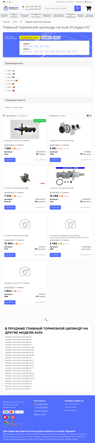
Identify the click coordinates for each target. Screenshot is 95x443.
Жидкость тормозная (14, 107)
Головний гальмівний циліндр (16, 188)
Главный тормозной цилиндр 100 (18, 337)
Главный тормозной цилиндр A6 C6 (19, 365)
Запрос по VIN (40, 414)
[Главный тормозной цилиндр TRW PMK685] (70, 129)
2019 (74, 52)
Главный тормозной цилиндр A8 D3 (19, 376)
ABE (9, 71)
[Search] (77, 8)
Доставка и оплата (65, 2)
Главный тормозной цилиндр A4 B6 (19, 350)
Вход (88, 2)
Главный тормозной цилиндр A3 (18, 345)
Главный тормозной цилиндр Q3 (18, 381)
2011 (30, 52)
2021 (31, 46)
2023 (42, 46)
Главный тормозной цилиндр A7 (18, 371)
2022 (36, 46)
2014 (47, 52)
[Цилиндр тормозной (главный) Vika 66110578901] (24, 129)
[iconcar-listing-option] (90, 115)
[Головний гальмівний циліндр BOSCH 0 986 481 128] (25, 177)
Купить (10, 160)
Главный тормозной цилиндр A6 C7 (19, 368)
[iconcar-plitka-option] (87, 115)
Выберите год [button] (29, 37)
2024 (47, 46)
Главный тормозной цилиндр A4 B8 (19, 355)
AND (10, 74)
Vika (9, 91)
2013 (42, 52)
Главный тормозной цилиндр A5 (18, 358)
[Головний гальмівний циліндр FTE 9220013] (25, 224)
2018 (69, 52)
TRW (10, 87)
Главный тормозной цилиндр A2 (18, 342)
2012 (36, 52)
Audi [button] (46, 37)
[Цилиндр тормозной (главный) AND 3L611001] (25, 272)
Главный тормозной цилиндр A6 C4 (19, 360)
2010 (25, 52)
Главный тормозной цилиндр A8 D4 (19, 378)
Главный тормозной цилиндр (62, 140)
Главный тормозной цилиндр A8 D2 (19, 373)
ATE (9, 77)
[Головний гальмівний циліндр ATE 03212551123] (70, 177)
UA (6, 2)
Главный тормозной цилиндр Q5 (18, 384)
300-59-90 (33, 6)
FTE (9, 84)
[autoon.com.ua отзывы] (12, 423)
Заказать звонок (41, 411)
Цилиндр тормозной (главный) (17, 140)
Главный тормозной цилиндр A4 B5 (19, 347)
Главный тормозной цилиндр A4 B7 (19, 352)
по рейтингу (22, 116)
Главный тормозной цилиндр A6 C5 (19, 363)
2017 (63, 52)
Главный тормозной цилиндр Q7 (18, 386)
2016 (58, 52)
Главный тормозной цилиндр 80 (18, 339)
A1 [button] (56, 37)
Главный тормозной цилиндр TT (18, 389)
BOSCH (11, 81)
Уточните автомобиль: (11, 37)
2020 (25, 46)
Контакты (80, 2)
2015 (52, 52)
